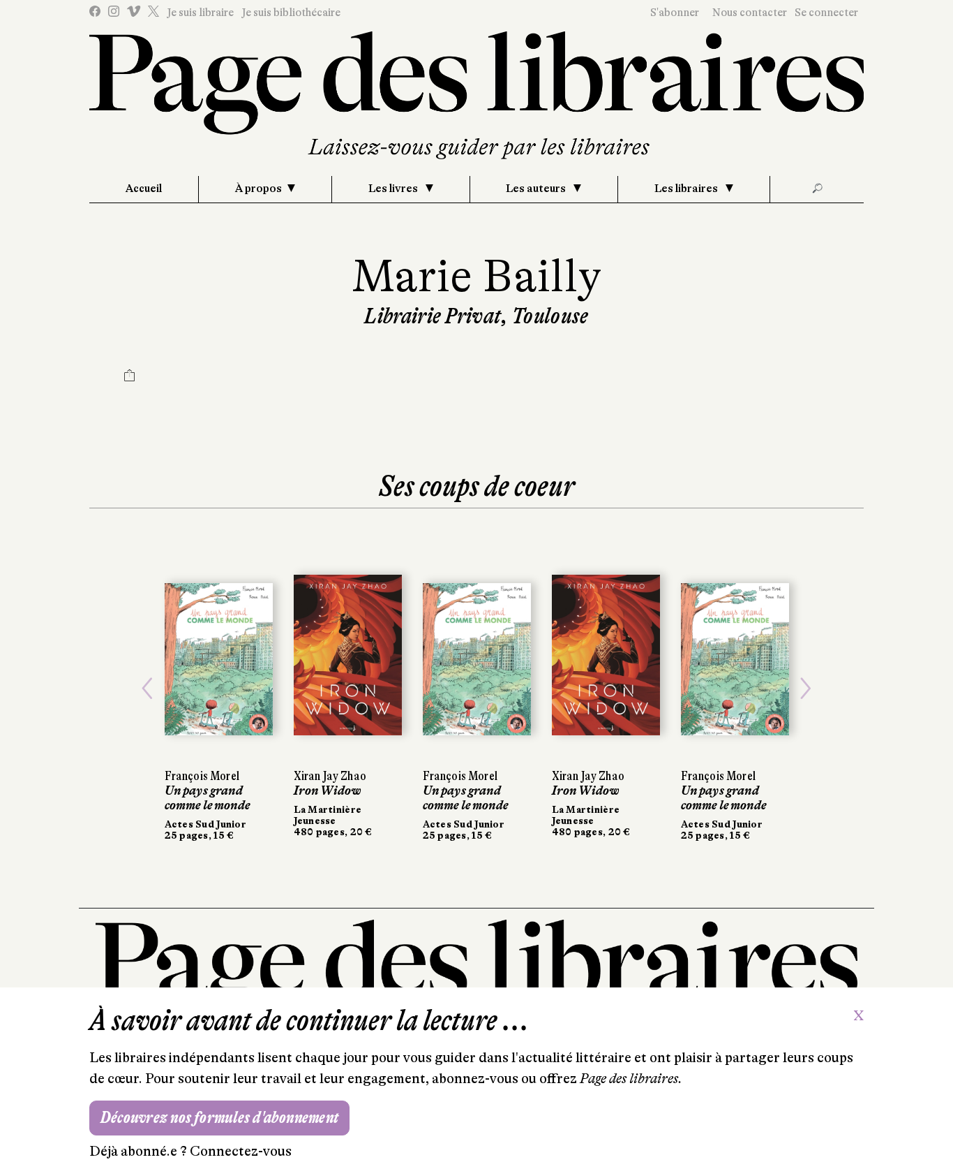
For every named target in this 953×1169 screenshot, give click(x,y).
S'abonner (674, 12)
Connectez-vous (241, 1151)
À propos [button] (258, 188)
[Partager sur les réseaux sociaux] (130, 377)
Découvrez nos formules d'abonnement (219, 1117)
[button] (147, 688)
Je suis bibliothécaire (290, 12)
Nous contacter (749, 12)
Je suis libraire (200, 12)
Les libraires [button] (687, 188)
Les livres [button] (394, 188)
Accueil (144, 188)
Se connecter (826, 12)
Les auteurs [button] (537, 188)
